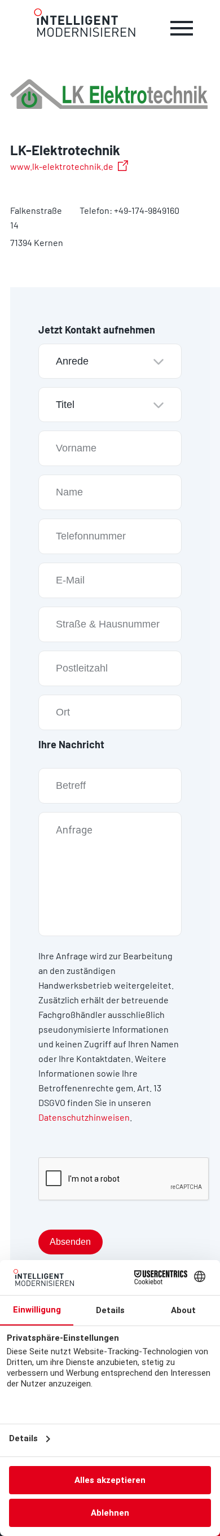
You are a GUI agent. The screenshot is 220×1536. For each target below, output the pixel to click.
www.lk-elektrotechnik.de (61, 166)
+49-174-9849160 (146, 210)
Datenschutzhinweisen (84, 1117)
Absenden (70, 1242)
